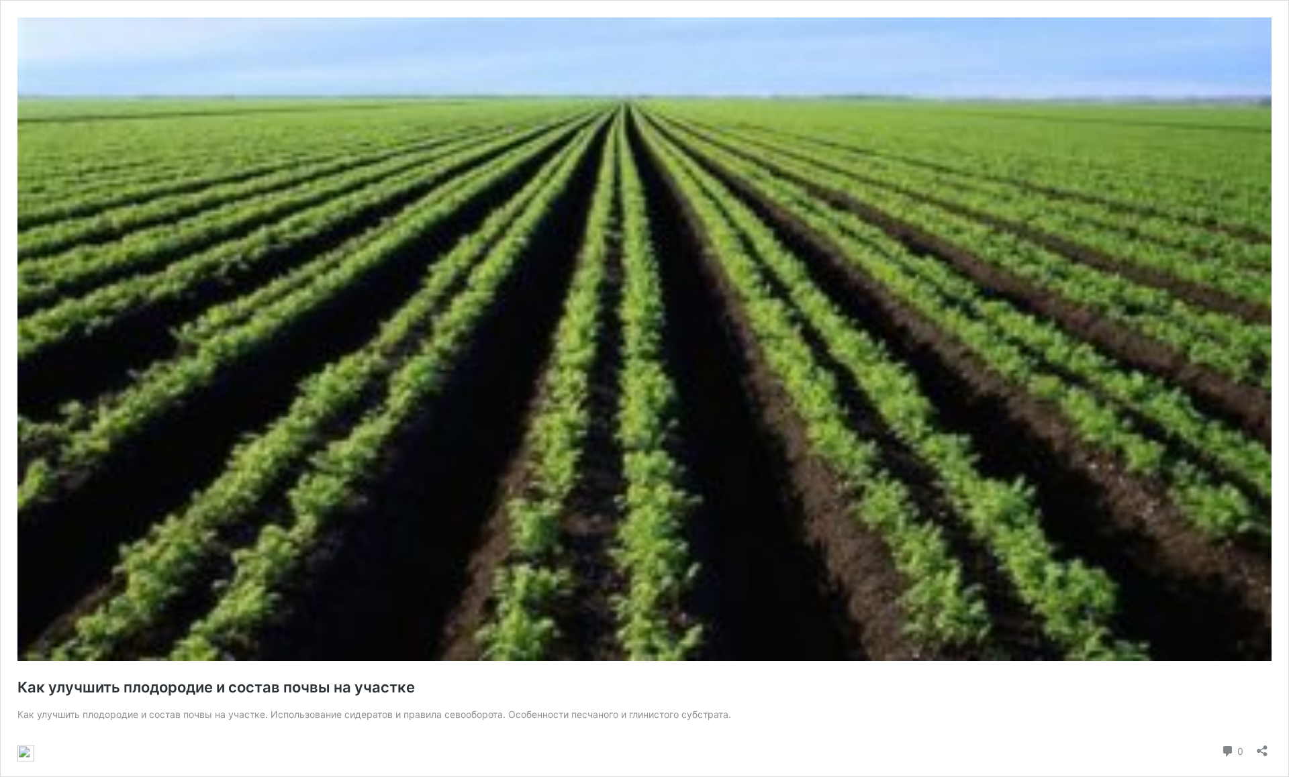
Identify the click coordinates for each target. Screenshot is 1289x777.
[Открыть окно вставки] (1262, 746)
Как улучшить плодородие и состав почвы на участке (216, 687)
